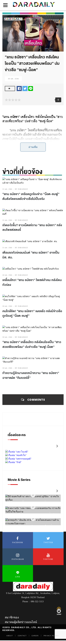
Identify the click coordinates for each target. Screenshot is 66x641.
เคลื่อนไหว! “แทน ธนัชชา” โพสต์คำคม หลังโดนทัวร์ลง (32, 282)
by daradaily (21, 189)
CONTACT (22, 635)
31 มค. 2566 (7, 189)
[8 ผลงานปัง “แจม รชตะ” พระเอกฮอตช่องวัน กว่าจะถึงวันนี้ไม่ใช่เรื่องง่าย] (33, 507)
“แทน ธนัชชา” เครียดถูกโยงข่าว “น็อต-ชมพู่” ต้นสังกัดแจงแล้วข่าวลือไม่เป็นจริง (30, 196)
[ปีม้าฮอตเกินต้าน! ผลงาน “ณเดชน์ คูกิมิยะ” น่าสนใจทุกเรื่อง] (33, 495)
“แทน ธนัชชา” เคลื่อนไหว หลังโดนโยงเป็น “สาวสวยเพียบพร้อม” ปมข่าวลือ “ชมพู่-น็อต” (31, 344)
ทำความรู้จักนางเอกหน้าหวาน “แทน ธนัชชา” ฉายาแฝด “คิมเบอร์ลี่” (30, 375)
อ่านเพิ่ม (33, 147)
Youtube (48, 559)
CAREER (35, 635)
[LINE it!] (30, 88)
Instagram (18, 559)
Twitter (48, 542)
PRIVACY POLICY (51, 635)
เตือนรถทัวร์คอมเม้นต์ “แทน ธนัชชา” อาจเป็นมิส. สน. (30, 255)
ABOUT (9, 635)
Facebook (17, 542)
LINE (17, 577)
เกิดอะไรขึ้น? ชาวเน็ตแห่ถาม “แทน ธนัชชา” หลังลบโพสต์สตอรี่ (32, 228)
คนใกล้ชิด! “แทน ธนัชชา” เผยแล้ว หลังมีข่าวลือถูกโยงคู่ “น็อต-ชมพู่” (32, 314)
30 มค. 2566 (13, 79)
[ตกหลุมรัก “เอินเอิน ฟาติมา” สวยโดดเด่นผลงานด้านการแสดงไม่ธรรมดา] (33, 519)
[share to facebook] (19, 88)
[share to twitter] (25, 88)
